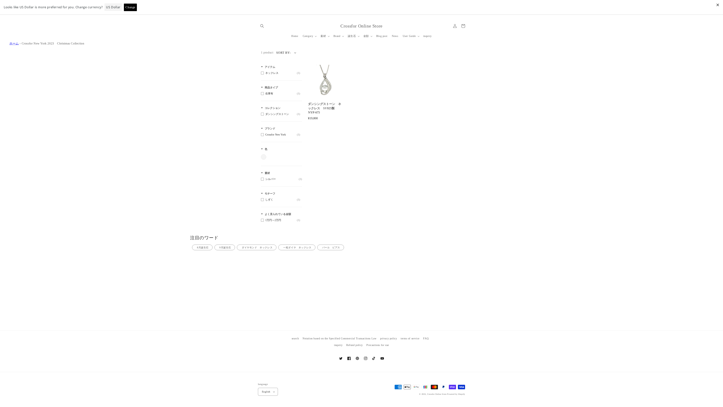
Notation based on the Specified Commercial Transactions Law (339, 338)
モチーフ (270, 193)
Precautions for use (377, 345)
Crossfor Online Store (437, 394)
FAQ (426, 338)
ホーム (14, 43)
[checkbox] (280, 73)
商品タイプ (271, 87)
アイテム (270, 67)
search (295, 338)
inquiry (338, 345)
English (266, 391)
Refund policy (354, 345)
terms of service (410, 338)
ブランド (270, 128)
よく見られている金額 (278, 214)
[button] (262, 26)
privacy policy (388, 338)
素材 (267, 173)
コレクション (273, 108)
